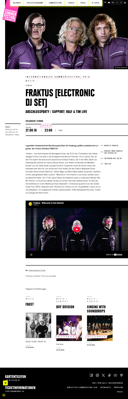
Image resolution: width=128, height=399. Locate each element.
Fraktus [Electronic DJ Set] (37, 270)
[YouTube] (115, 375)
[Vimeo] (121, 375)
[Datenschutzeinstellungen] (4, 395)
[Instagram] (97, 375)
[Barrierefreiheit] (109, 2)
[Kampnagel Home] (11, 11)
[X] (103, 375)
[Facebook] (91, 375)
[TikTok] (109, 375)
